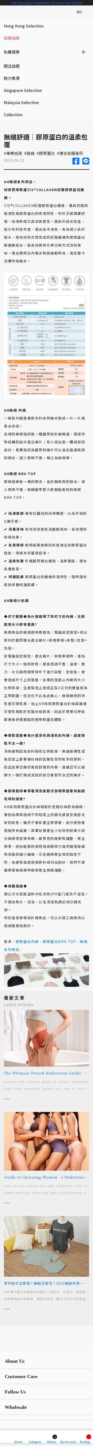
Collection (13, 114)
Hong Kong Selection (24, 26)
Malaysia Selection (21, 102)
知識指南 (12, 38)
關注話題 (12, 66)
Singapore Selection (23, 90)
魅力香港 (12, 78)
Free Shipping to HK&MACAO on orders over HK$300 (46, 3)
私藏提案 (12, 52)
